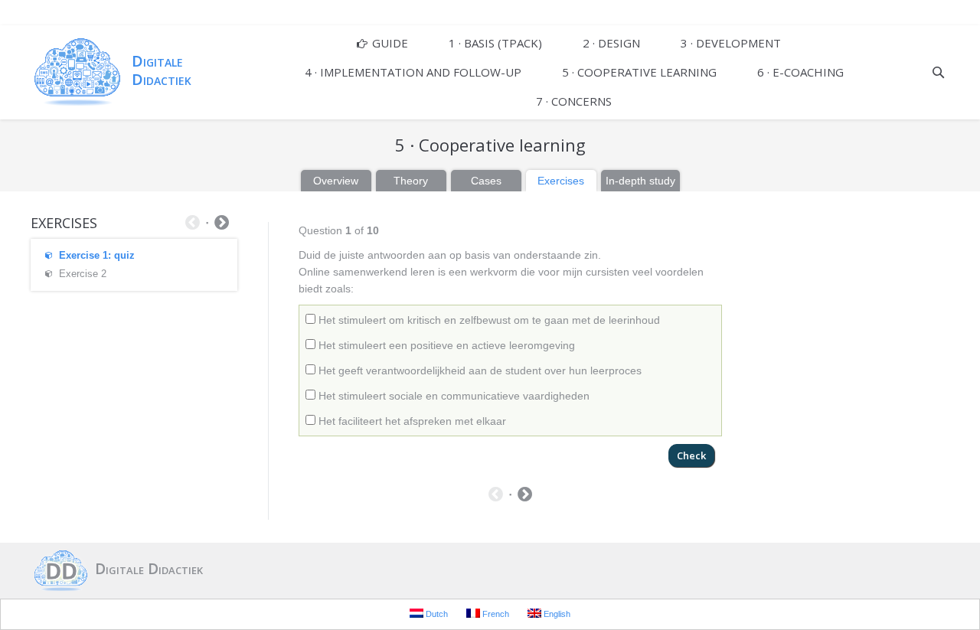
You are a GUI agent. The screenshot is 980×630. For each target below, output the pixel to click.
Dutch (435, 614)
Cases (486, 181)
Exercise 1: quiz (97, 255)
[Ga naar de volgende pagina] (525, 496)
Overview (335, 181)
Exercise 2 (82, 273)
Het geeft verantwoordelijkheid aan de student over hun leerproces (478, 370)
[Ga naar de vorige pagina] (495, 496)
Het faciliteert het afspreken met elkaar (410, 421)
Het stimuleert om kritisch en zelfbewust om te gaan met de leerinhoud (487, 320)
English (555, 614)
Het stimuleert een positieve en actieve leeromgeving (445, 345)
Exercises (560, 181)
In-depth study (640, 181)
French (494, 614)
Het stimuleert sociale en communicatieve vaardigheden (452, 396)
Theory (411, 181)
